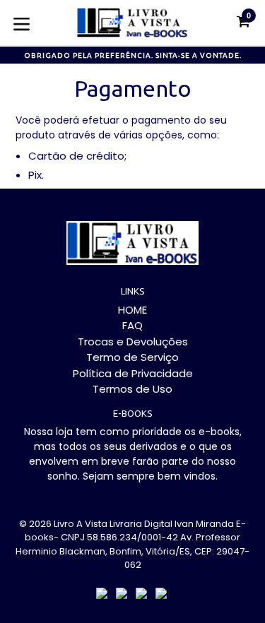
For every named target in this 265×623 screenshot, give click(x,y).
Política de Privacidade (133, 373)
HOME (132, 309)
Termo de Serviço (132, 357)
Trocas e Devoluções (133, 341)
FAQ (132, 325)
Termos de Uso (132, 388)
